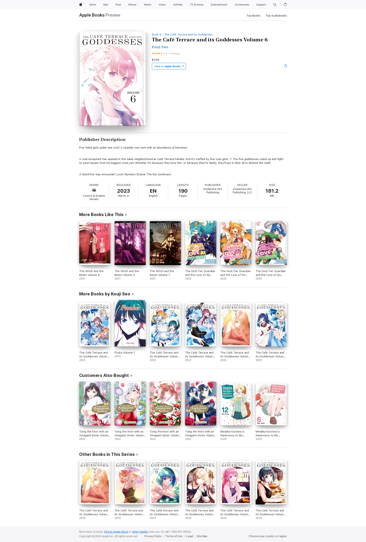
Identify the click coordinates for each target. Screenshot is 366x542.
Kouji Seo (160, 47)
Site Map (202, 536)
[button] (275, 4)
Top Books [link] (254, 15)
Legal (189, 536)
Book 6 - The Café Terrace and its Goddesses (182, 34)
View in (167, 66)
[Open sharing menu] (285, 66)
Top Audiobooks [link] (276, 15)
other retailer (140, 531)
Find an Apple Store (116, 531)
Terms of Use (173, 536)
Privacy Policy (153, 536)
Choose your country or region (268, 536)
